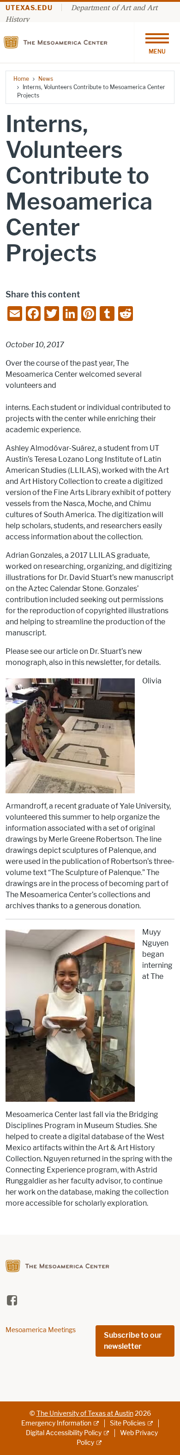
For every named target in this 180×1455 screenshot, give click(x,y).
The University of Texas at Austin (84, 1414)
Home (21, 78)
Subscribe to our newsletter (133, 1341)
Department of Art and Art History (81, 13)
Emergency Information (56, 1423)
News (45, 78)
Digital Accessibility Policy (64, 1433)
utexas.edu (29, 8)
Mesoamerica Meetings (41, 1330)
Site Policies (127, 1423)
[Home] (58, 41)
